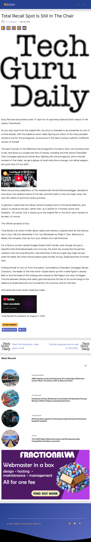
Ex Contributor (11, 22)
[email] (24, 28)
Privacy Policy (26, 524)
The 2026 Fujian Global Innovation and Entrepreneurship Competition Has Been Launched (56, 440)
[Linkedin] (70, 523)
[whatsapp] (8, 28)
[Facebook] (80, 523)
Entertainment (10, 325)
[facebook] (3, 28)
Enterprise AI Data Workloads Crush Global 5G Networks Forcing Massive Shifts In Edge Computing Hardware (59, 400)
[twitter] (14, 28)
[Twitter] (75, 523)
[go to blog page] (85, 365)
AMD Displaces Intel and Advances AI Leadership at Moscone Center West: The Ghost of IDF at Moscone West (58, 379)
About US (37, 524)
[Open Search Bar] (78, 4)
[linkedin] (19, 28)
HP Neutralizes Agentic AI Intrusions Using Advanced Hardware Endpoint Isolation (59, 420)
